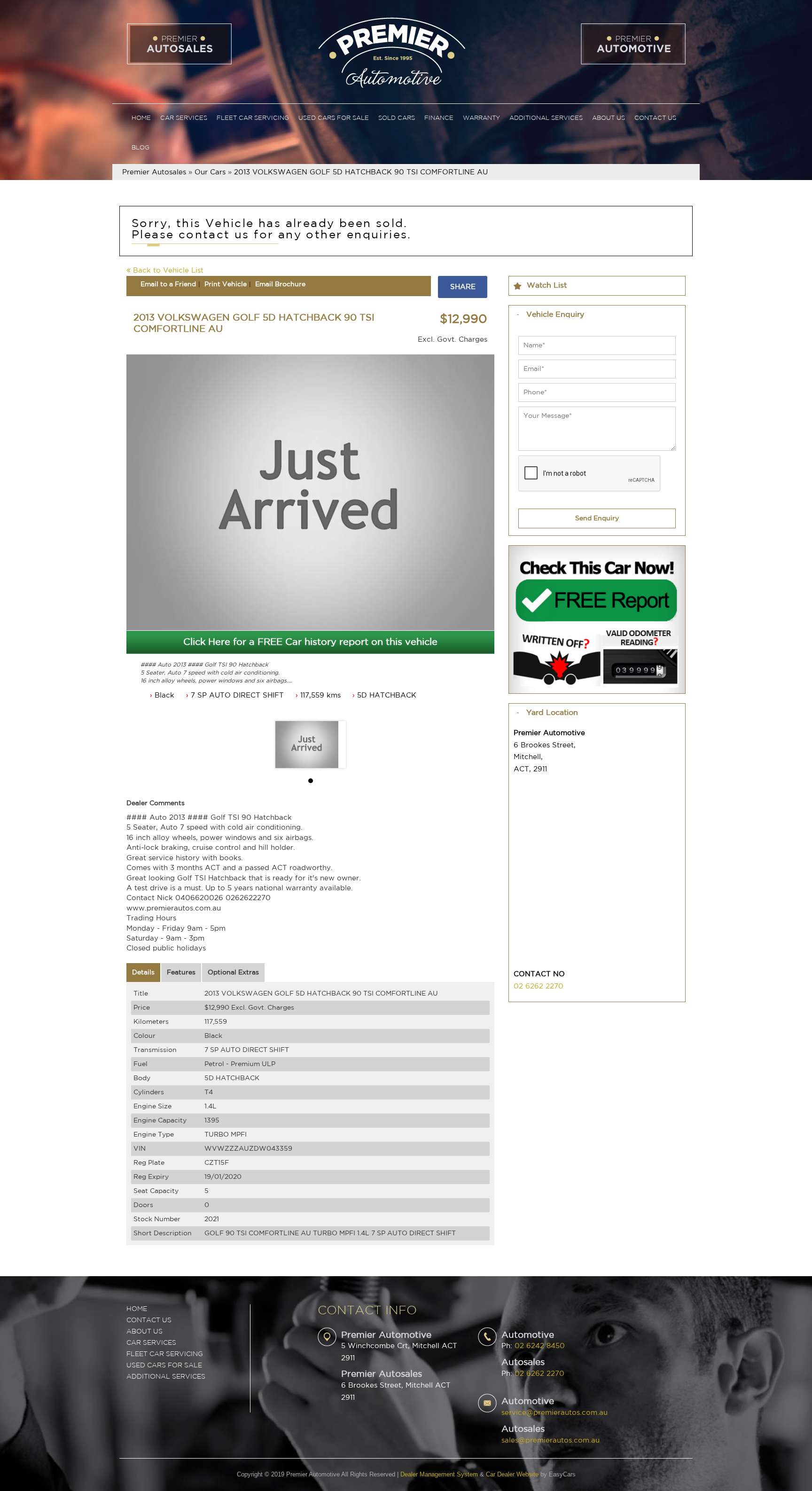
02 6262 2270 (538, 986)
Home (141, 118)
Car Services (183, 118)
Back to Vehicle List (167, 270)
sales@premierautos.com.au (550, 1440)
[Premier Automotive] (391, 51)
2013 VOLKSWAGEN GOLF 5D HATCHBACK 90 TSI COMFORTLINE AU (361, 172)
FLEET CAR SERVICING (164, 1354)
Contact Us (655, 118)
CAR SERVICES (151, 1343)
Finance (438, 118)
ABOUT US (144, 1331)
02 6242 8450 (540, 1346)
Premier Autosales (154, 172)
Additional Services (546, 118)
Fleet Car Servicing (253, 118)
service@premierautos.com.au (554, 1413)
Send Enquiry (597, 518)
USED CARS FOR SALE (164, 1365)
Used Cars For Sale (333, 118)
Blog (140, 147)
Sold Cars (396, 118)
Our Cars (210, 172)
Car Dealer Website (512, 1474)
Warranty (481, 118)
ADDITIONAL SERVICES (165, 1377)
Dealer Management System (439, 1474)
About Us (608, 118)
